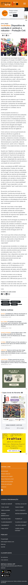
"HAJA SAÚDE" (4, 528)
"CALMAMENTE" (5, 525)
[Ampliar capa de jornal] (14, 409)
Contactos (3, 487)
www (8, 428)
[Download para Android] (13, 571)
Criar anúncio (4, 560)
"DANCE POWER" (19, 507)
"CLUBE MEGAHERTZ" (6, 522)
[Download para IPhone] (14, 575)
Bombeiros (5, 304)
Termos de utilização (6, 484)
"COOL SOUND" (5, 507)
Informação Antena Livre (7, 541)
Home (2, 23)
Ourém (14, 304)
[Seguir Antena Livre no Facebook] (2, 490)
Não (10, 15)
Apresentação (4, 471)
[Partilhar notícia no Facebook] (3, 35)
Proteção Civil (15, 302)
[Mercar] (14, 378)
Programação (4, 539)
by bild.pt (3, 582)
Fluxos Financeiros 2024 (7, 479)
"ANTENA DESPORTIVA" (21, 513)
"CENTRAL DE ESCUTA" (21, 504)
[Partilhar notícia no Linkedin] (6, 35)
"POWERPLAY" (18, 519)
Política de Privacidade (7, 481)
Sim (15, 15)
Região (6, 23)
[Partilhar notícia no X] (5, 35)
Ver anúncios (4, 557)
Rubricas (3, 544)
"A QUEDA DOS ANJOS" (21, 522)
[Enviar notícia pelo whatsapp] (8, 35)
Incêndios (5, 302)
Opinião (3, 547)
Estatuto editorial (5, 473)
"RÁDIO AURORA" (5, 510)
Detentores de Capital (6, 476)
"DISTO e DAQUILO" (20, 510)
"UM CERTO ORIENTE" (21, 525)
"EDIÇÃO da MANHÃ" (6, 504)
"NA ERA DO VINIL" (6, 519)
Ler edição (21, 428)
